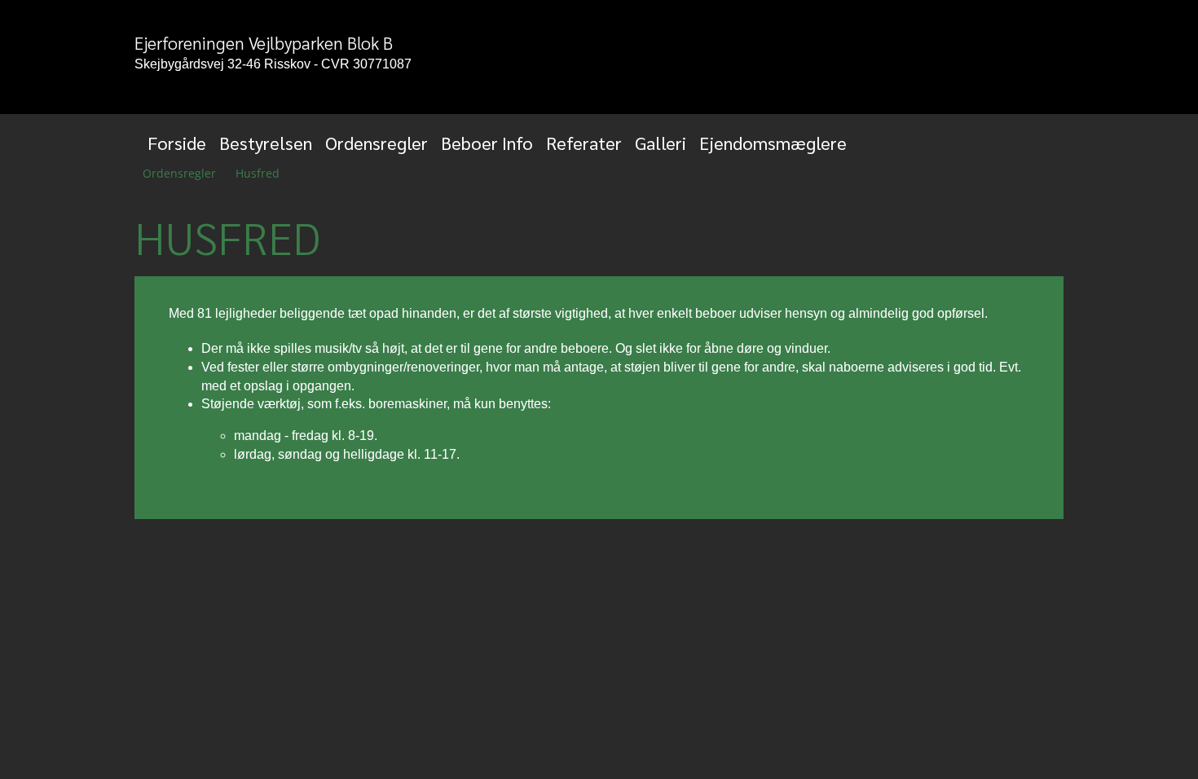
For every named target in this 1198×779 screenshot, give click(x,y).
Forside (177, 142)
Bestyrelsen (265, 142)
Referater (584, 142)
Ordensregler (376, 142)
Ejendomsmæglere (773, 142)
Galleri (660, 142)
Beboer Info (487, 142)
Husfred (258, 173)
